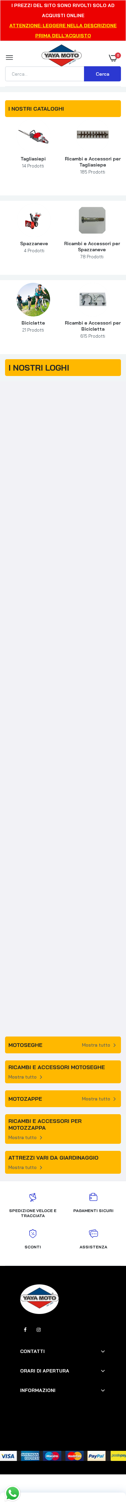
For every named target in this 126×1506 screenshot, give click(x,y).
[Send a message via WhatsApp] (12, 1493)
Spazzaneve (34, 246)
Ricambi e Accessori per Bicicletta (93, 329)
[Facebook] (25, 1330)
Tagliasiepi (33, 162)
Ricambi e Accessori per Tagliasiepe (93, 165)
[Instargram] (39, 1330)
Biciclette (33, 326)
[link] (33, 135)
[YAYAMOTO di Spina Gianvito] (61, 58)
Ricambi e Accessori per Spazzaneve (92, 249)
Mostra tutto (96, 1045)
